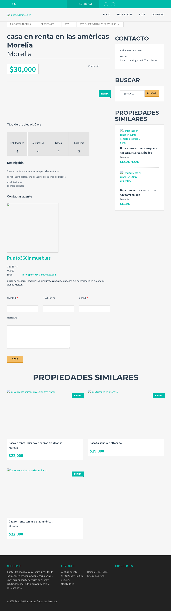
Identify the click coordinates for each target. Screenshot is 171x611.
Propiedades (124, 14)
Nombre (12, 297)
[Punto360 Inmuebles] (27, 15)
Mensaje (12, 317)
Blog (142, 14)
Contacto (158, 14)
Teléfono (49, 297)
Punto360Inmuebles (29, 258)
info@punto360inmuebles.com (39, 274)
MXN (14, 4)
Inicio (106, 14)
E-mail (83, 297)
